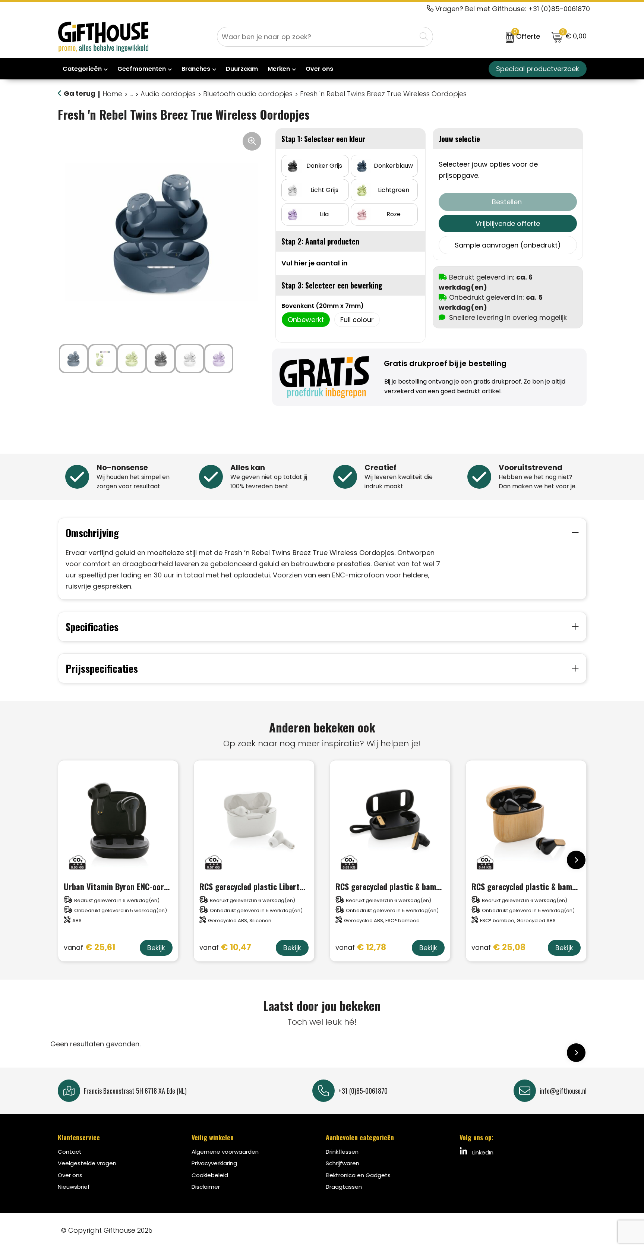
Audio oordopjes (168, 93)
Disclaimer (206, 1187)
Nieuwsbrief (74, 1187)
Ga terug (79, 93)
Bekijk (156, 947)
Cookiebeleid (210, 1175)
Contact (70, 1152)
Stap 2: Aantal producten (320, 241)
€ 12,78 (360, 947)
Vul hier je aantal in (314, 263)
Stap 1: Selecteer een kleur (323, 138)
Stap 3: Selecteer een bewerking (331, 285)
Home (112, 93)
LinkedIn (482, 1152)
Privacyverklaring (214, 1163)
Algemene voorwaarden (225, 1152)
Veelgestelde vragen (87, 1163)
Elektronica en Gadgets (358, 1175)
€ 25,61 (89, 947)
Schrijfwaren (342, 1163)
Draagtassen (344, 1187)
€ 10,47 (225, 947)
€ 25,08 (498, 947)
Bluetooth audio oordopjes (248, 93)
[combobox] (317, 37)
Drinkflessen (342, 1152)
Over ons (70, 1175)
